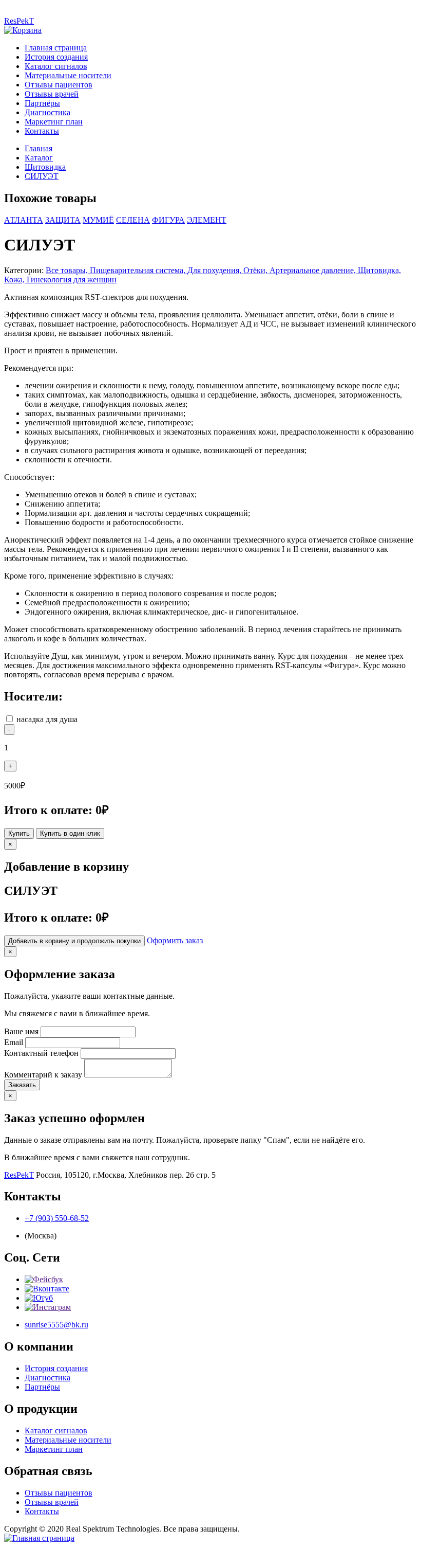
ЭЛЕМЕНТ (206, 219)
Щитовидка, (379, 270)
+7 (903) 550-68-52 (57, 1218)
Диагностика (47, 112)
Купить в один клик (70, 833)
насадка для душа (47, 719)
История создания (56, 56)
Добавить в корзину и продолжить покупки (74, 941)
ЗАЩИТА (63, 219)
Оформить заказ (175, 940)
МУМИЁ (98, 219)
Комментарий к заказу (43, 1074)
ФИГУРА (168, 219)
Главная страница (56, 47)
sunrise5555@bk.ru (56, 1324)
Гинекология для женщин (72, 279)
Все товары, (68, 270)
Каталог (39, 157)
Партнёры (42, 103)
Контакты (42, 131)
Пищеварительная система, (138, 270)
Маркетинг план (54, 121)
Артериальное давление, (314, 270)
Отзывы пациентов (58, 84)
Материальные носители (68, 75)
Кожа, (15, 279)
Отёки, (256, 270)
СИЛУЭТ (42, 176)
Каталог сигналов (56, 66)
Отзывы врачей (52, 93)
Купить (19, 833)
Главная (38, 148)
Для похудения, (215, 270)
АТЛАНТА (23, 219)
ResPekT (19, 20)
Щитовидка (45, 167)
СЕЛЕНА (133, 219)
